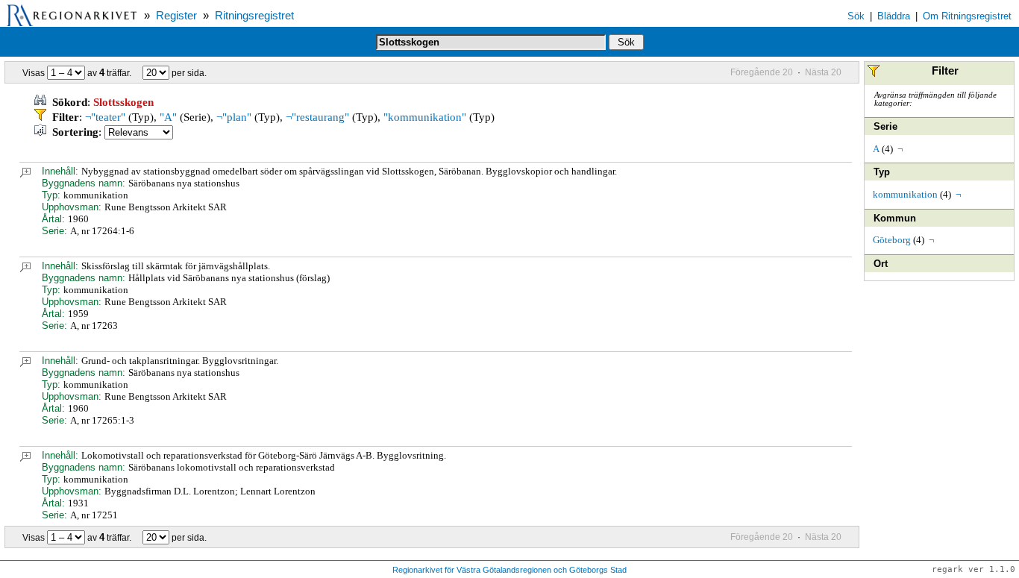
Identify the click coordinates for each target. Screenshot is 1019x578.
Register (176, 16)
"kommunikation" (424, 117)
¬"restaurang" (317, 117)
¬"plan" (233, 117)
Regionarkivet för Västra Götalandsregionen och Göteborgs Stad (509, 569)
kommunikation (905, 194)
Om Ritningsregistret (967, 16)
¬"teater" (105, 117)
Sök (856, 16)
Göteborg (892, 239)
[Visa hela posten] (25, 174)
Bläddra (893, 16)
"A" (168, 117)
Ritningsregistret (254, 16)
